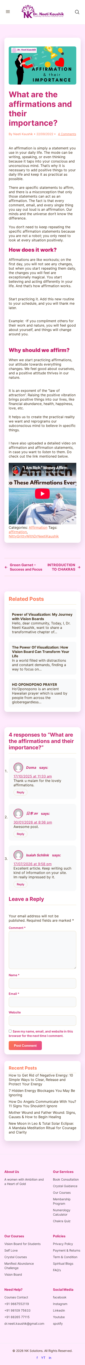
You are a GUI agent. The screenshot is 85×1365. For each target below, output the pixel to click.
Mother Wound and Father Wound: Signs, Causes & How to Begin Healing (42, 1114)
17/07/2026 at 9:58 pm (33, 864)
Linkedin (59, 1310)
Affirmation (38, 527)
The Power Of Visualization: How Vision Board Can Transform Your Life (40, 651)
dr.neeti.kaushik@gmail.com (24, 1323)
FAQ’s (57, 1270)
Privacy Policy (63, 1244)
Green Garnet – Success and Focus (23, 567)
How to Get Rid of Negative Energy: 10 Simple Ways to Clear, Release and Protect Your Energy (41, 1079)
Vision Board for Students (22, 1244)
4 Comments (67, 134)
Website (15, 1012)
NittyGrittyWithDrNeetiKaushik (34, 536)
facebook (59, 1297)
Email (14, 993)
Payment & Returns (66, 1250)
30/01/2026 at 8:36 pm (33, 822)
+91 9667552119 (16, 1304)
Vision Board (13, 1274)
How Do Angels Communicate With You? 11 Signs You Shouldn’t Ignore (42, 1103)
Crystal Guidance (65, 1186)
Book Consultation (66, 1179)
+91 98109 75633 (17, 1310)
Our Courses (62, 1192)
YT (43, 1358)
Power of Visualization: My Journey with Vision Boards (42, 616)
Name (14, 975)
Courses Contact (16, 1297)
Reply (20, 792)
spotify (58, 1323)
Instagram (60, 1304)
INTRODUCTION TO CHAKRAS (64, 567)
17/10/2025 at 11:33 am (33, 776)
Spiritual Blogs (63, 1263)
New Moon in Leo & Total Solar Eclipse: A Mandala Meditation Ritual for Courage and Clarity (42, 1127)
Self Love (11, 1250)
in (50, 1358)
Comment (17, 928)
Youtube (59, 1317)
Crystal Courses (15, 1257)
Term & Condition (65, 1257)
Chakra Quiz (62, 1221)
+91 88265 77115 (17, 1317)
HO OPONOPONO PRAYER (34, 684)
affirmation (18, 532)
